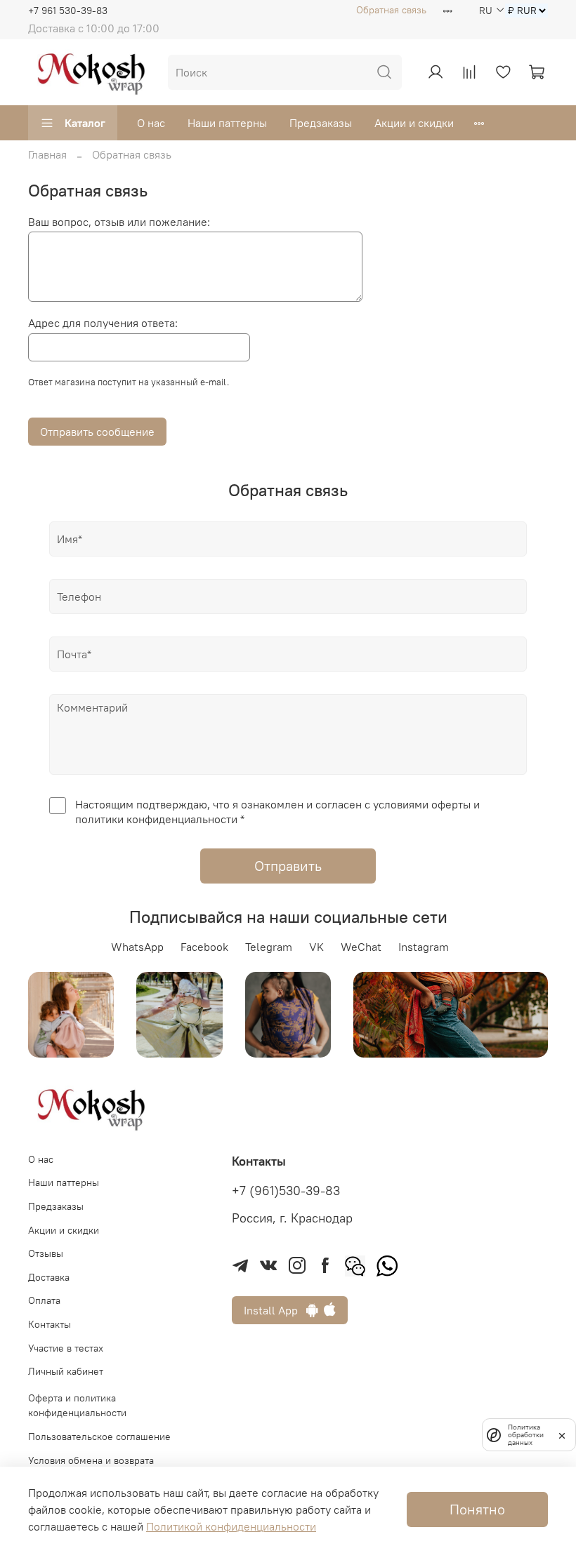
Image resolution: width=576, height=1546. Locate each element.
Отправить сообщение (97, 432)
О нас (151, 123)
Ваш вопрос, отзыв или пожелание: (119, 222)
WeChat (361, 947)
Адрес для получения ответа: (103, 323)
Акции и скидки (414, 123)
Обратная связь (391, 10)
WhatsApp (137, 947)
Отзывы (45, 1253)
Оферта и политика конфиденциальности (77, 1406)
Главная (47, 154)
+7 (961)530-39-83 (286, 1191)
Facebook (204, 947)
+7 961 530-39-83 (67, 10)
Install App (275, 1310)
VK (316, 947)
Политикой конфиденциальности (231, 1526)
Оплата (44, 1300)
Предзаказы (320, 123)
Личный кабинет (65, 1371)
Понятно (477, 1509)
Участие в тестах (65, 1348)
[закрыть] (562, 1434)
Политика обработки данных (526, 1434)
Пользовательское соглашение (99, 1436)
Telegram (268, 947)
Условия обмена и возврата (91, 1460)
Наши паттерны (227, 123)
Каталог (85, 123)
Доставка (49, 1277)
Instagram (423, 947)
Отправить (288, 865)
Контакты (49, 1324)
